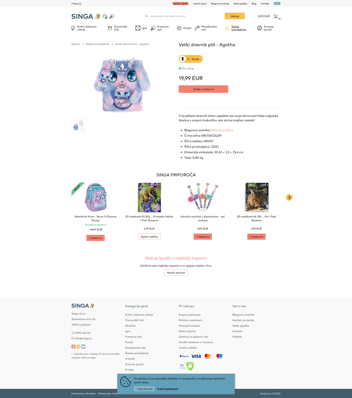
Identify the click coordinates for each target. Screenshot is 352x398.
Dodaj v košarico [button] (203, 89)
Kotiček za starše (243, 320)
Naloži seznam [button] (176, 272)
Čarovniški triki (134, 320)
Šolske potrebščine (97, 44)
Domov (76, 44)
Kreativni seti (133, 336)
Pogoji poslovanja (190, 314)
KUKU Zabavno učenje (139, 314)
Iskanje (234, 16)
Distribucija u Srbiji (108, 393)
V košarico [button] (95, 237)
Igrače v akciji (180, 3)
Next (289, 197)
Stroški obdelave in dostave (196, 342)
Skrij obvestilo (145, 388)
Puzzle (129, 342)
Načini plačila (187, 331)
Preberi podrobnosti (167, 388)
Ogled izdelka (149, 236)
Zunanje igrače (134, 364)
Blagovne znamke (220, 3)
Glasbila (130, 325)
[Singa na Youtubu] (83, 346)
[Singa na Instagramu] (78, 346)
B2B (277, 3)
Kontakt (265, 3)
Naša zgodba (240, 3)
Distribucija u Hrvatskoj (84, 393)
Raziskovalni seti (135, 347)
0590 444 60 (83, 332)
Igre (127, 331)
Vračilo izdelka (188, 347)
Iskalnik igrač (199, 3)
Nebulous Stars (222, 130)
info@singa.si (83, 338)
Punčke (129, 369)
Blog (254, 3)
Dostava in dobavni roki (193, 336)
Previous (62, 197)
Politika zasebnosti (190, 320)
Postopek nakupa (189, 325)
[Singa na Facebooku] (73, 346)
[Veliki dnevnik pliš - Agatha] (122, 85)
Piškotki (237, 336)
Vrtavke (130, 358)
